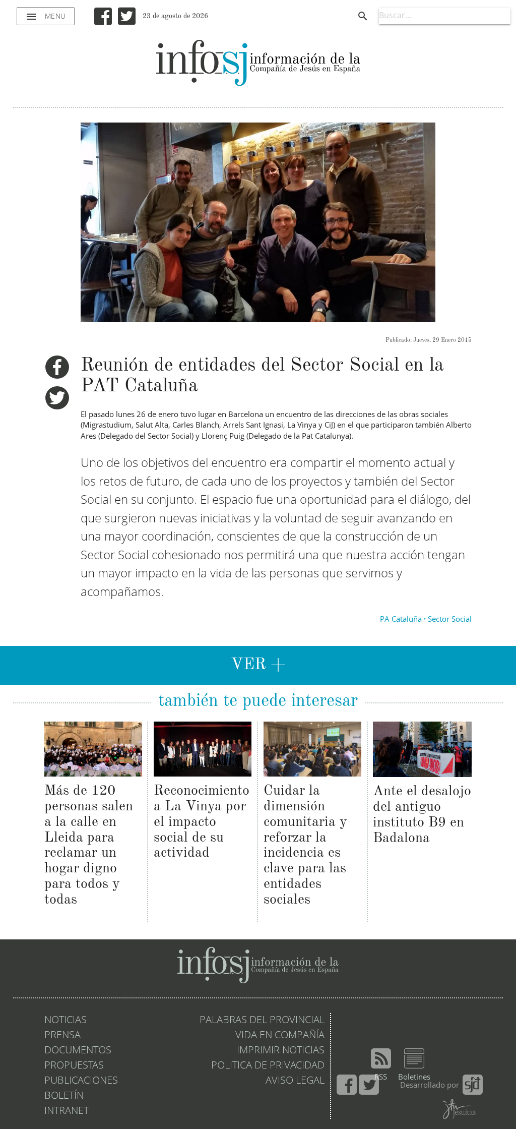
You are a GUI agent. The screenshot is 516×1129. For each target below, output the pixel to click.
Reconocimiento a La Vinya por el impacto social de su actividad (201, 822)
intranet (66, 1111)
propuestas (74, 1066)
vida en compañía (280, 1036)
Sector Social (450, 619)
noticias (65, 1021)
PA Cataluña (401, 619)
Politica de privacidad (268, 1066)
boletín (64, 1096)
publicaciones (81, 1081)
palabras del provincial (262, 1021)
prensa (62, 1036)
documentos (77, 1051)
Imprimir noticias (281, 1051)
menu (45, 17)
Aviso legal (295, 1081)
